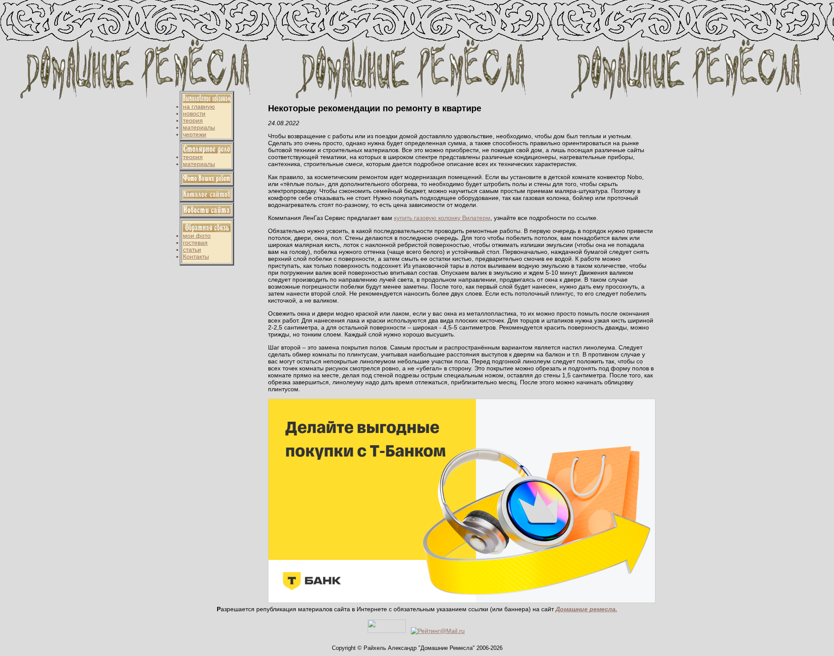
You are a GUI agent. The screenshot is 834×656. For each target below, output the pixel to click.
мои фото (197, 235)
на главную (199, 106)
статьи (192, 249)
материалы (199, 127)
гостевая (195, 242)
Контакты (196, 256)
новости (194, 113)
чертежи (194, 134)
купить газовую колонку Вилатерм (442, 217)
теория (193, 120)
